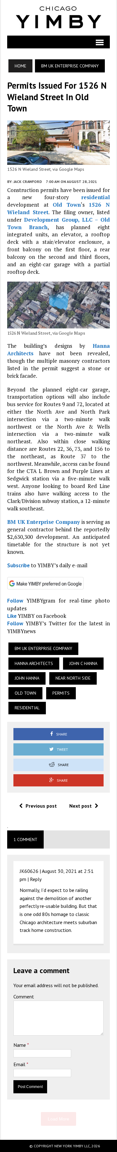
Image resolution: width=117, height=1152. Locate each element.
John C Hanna (83, 663)
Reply (35, 879)
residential (95, 197)
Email (20, 1064)
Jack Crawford (27, 181)
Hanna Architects (34, 663)
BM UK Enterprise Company (43, 521)
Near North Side (73, 678)
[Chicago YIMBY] (58, 17)
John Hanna (27, 678)
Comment (23, 996)
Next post (80, 806)
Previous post (41, 806)
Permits (61, 693)
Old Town (67, 204)
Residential (27, 708)
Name (20, 1045)
